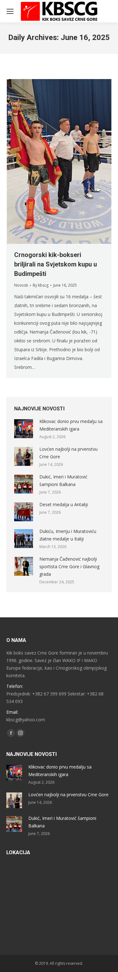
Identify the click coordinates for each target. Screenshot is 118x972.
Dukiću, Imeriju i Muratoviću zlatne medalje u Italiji (67, 535)
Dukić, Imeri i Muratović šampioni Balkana (63, 480)
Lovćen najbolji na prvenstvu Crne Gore (68, 453)
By (40, 285)
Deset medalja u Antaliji (63, 504)
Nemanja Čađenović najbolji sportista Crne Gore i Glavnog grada (69, 566)
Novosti (21, 285)
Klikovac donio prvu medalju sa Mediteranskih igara (71, 425)
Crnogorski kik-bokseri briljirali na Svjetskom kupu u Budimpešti (55, 264)
